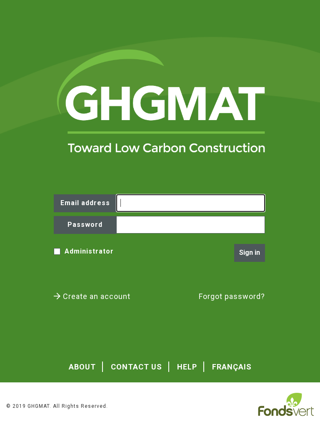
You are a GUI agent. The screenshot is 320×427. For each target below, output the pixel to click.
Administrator (89, 251)
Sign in (249, 252)
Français (232, 366)
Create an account (95, 296)
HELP (187, 366)
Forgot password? (232, 296)
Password (85, 225)
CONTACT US (136, 366)
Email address (85, 203)
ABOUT (82, 366)
